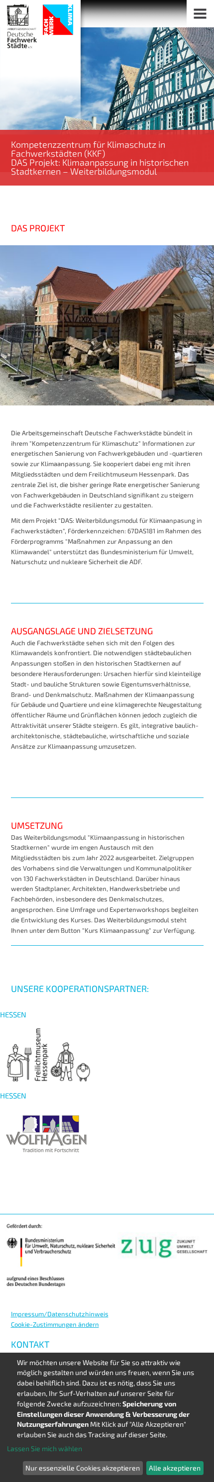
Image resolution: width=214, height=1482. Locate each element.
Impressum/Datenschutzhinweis (59, 1314)
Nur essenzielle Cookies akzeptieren (82, 1468)
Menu (200, 13)
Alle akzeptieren (175, 1468)
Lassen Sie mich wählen (44, 1448)
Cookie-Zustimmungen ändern (55, 1324)
